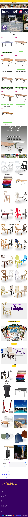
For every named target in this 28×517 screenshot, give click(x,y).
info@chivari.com (3, 488)
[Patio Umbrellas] (20, 422)
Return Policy (2, 498)
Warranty (2, 501)
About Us (2, 491)
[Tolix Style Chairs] (20, 215)
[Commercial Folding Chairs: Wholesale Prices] (20, 168)
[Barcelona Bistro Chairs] (20, 198)
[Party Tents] (20, 407)
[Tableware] (7, 437)
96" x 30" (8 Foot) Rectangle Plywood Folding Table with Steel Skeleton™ (20, 81)
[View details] (12, 21)
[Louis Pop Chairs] (7, 292)
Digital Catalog (3, 507)
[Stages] (20, 392)
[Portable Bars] (7, 422)
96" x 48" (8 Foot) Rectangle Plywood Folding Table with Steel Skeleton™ (20, 46)
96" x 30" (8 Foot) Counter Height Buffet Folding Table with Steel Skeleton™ (7, 116)
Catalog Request (3, 510)
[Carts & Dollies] (7, 377)
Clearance (2, 512)
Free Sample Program (4, 495)
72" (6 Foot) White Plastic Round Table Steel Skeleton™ (7, 46)
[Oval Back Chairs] (20, 277)
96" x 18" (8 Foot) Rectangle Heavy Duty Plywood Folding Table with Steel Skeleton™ (7, 99)
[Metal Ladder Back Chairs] (7, 215)
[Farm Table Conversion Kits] (7, 452)
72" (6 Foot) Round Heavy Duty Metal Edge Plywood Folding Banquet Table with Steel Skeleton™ (20, 64)
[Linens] (7, 392)
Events (1, 511)
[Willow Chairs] (7, 277)
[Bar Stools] (7, 198)
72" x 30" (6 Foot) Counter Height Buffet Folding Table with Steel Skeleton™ (20, 99)
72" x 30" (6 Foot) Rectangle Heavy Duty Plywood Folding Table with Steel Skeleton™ (7, 81)
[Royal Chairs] (20, 292)
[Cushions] (7, 183)
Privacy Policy (2, 497)
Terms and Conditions (4, 505)
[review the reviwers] (25, 462)
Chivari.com (25, 515)
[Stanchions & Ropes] (7, 407)
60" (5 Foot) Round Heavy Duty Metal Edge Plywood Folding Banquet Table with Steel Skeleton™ (7, 64)
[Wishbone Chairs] (7, 245)
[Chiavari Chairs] (7, 262)
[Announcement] (14, 1)
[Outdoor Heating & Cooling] (20, 452)
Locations (2, 502)
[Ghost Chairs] (20, 262)
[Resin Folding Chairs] (7, 168)
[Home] (14, 2)
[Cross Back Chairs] (7, 230)
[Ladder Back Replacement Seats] (20, 437)
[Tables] (20, 183)
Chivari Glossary (3, 492)
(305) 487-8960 (7, 488)
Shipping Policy (3, 500)
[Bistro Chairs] (20, 245)
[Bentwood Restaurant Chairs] (20, 230)
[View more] (14, 6)
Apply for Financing (3, 506)
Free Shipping (2, 496)
